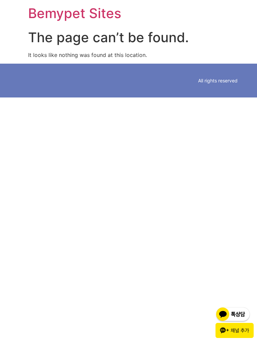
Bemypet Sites (74, 13)
